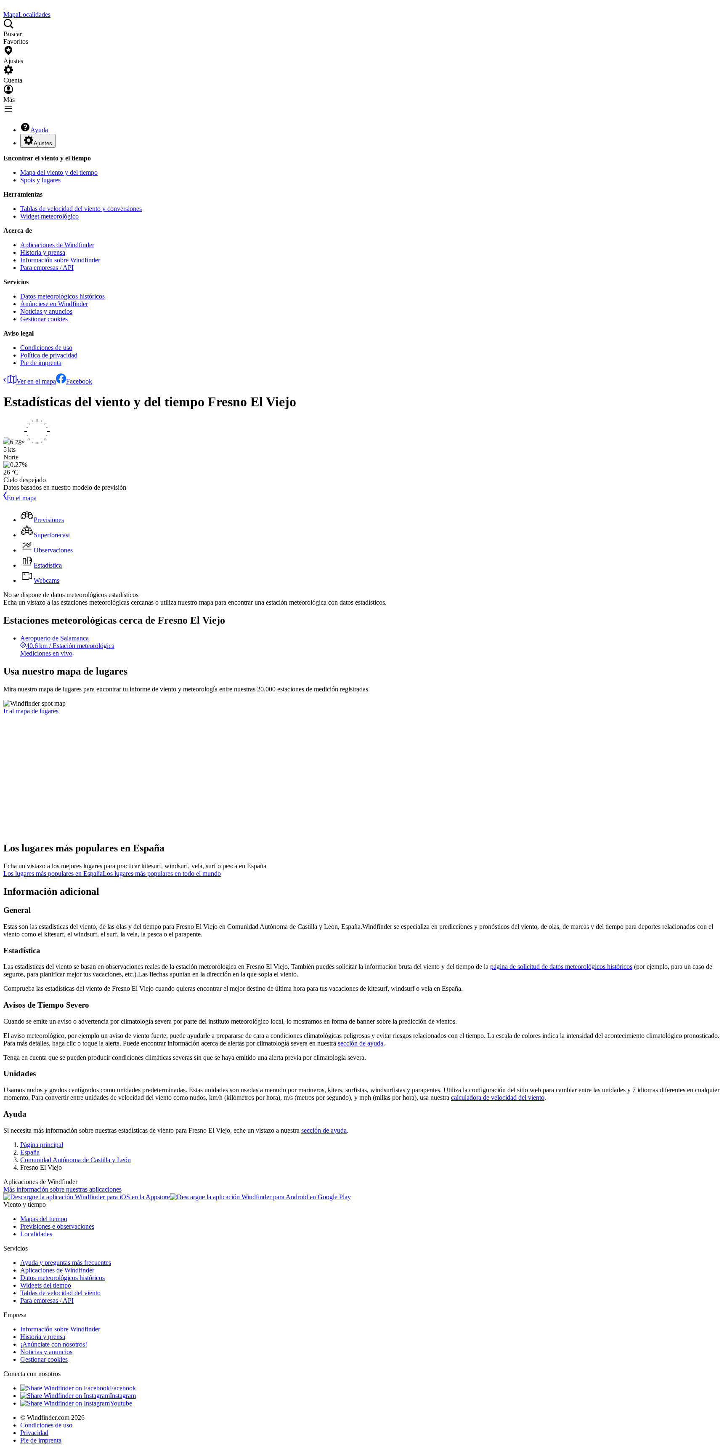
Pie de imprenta (40, 362)
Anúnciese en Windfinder (54, 303)
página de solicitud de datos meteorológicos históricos (561, 966)
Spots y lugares (40, 180)
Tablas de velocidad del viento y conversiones (81, 208)
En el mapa (22, 497)
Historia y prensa (42, 252)
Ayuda (39, 129)
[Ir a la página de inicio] (4, 7)
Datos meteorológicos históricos (62, 296)
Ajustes (43, 143)
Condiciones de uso (46, 347)
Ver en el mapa (36, 381)
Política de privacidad (48, 355)
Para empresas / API (47, 267)
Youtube (121, 1403)
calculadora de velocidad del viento (497, 1097)
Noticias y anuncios (46, 311)
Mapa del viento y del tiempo (59, 172)
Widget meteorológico (49, 216)
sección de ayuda (360, 1043)
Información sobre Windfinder (60, 260)
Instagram (123, 1395)
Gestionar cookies (44, 319)
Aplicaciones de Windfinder (57, 244)
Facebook (79, 381)
